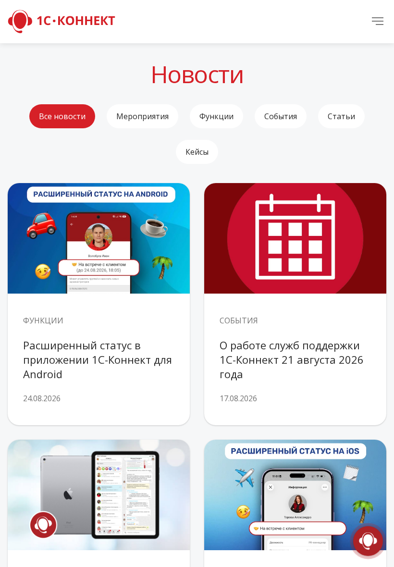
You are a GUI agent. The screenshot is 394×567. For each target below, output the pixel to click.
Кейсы (197, 152)
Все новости (62, 116)
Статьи (341, 116)
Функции (216, 116)
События (280, 116)
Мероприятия (142, 116)
